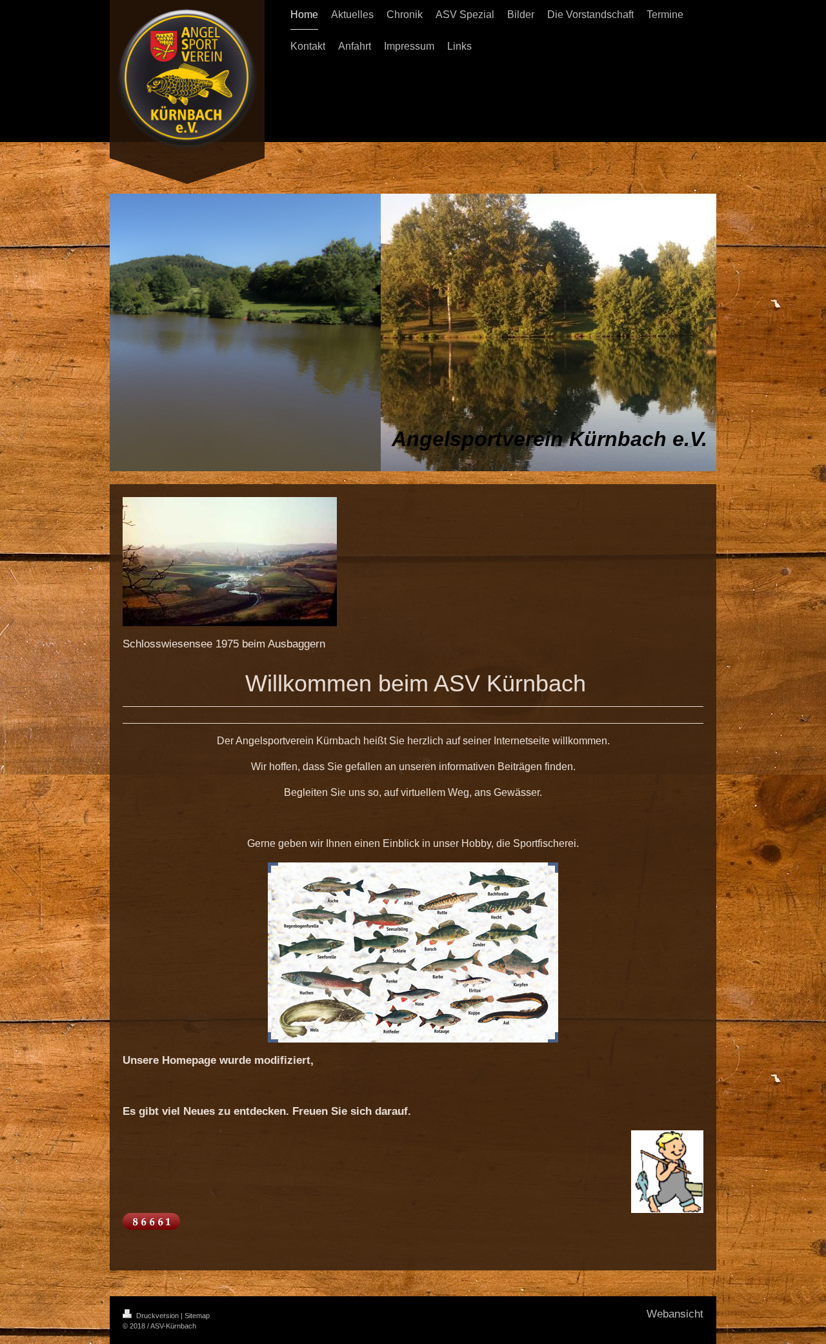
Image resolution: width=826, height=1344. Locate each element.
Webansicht (675, 1314)
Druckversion (157, 1315)
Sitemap (197, 1315)
